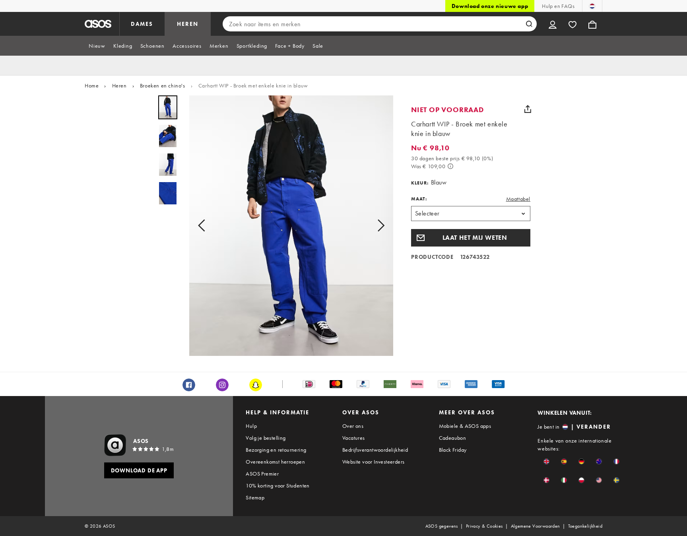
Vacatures (353, 437)
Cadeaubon (452, 437)
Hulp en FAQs (558, 6)
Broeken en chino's (162, 85)
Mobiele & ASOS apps (465, 425)
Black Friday (453, 449)
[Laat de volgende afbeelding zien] (378, 226)
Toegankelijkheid (585, 526)
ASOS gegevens (441, 526)
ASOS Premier (262, 473)
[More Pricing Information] (450, 166)
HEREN (187, 23)
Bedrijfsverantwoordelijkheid (375, 449)
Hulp (251, 425)
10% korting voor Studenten (277, 485)
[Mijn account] (553, 24)
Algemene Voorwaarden (535, 526)
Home (92, 85)
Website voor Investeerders (373, 461)
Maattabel (518, 198)
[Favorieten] (572, 24)
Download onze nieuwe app (490, 6)
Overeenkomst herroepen (275, 461)
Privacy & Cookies (484, 526)
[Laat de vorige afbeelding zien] (204, 226)
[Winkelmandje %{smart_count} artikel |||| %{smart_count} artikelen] (592, 24)
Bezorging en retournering (276, 449)
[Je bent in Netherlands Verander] (592, 6)
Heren (119, 85)
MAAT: (419, 199)
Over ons (352, 425)
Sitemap (255, 497)
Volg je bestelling (265, 437)
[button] (470, 238)
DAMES (142, 23)
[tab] (97, 46)
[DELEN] (527, 109)
